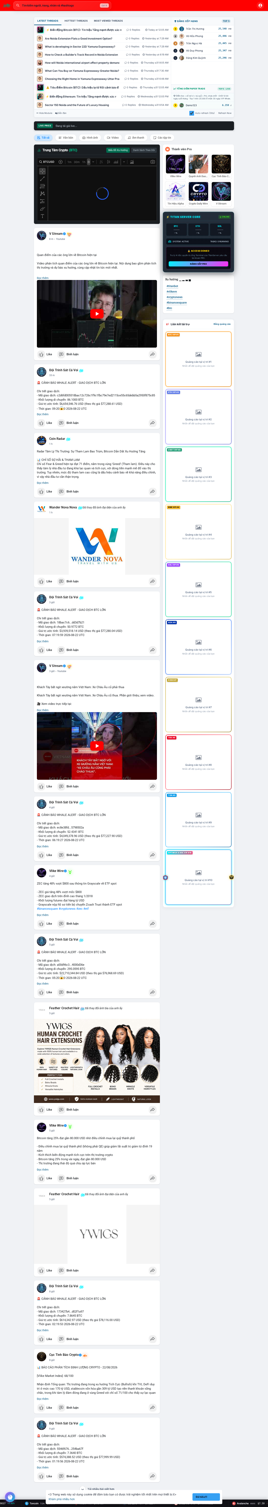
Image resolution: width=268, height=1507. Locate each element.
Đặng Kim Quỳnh (196, 57)
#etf (86, 908)
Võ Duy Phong (194, 50)
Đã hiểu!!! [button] (201, 1496)
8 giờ (52, 1291)
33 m (52, 375)
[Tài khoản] (260, 5)
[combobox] (62, 5)
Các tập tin (164, 137)
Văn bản (67, 137)
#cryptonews (67, 908)
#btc (169, 308)
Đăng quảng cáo (222, 324)
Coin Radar (57, 439)
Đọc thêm (42, 278)
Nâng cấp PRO (198, 264)
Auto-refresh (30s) (205, 113)
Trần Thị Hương (195, 28)
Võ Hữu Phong (194, 36)
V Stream (56, 234)
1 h (51, 444)
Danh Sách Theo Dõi (144, 150)
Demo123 (191, 105)
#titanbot (172, 286)
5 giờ (52, 944)
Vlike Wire (56, 871)
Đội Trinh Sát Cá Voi (63, 370)
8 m (51, 239)
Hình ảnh (92, 137)
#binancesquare (47, 908)
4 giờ (52, 807)
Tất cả (45, 137)
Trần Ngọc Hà (194, 43)
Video (115, 137)
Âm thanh (138, 137)
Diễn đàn (62, 113)
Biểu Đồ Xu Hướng (118, 150)
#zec (79, 908)
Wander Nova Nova (63, 507)
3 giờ (52, 602)
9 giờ (52, 1428)
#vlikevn (172, 291)
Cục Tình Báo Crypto (64, 1355)
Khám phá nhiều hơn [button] (62, 1499)
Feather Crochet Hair (64, 1008)
